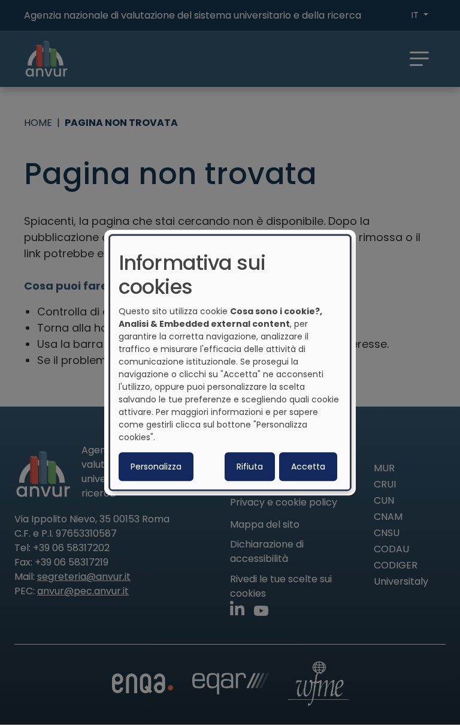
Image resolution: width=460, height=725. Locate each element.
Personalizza (156, 467)
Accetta (308, 467)
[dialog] (230, 363)
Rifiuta (250, 467)
